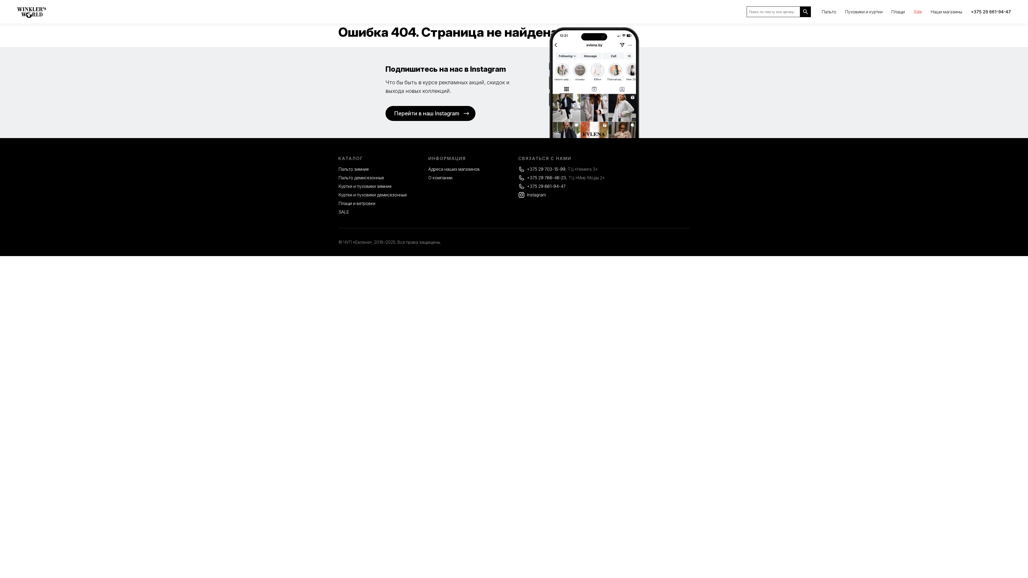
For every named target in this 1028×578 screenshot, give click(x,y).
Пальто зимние (353, 169)
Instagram (536, 194)
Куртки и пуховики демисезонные (372, 194)
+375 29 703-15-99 (546, 169)
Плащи (898, 11)
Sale (917, 11)
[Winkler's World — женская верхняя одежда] (31, 16)
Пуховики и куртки (864, 11)
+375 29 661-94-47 (546, 186)
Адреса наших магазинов (454, 169)
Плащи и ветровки (356, 203)
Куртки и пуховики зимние (365, 186)
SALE (343, 212)
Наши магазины (946, 11)
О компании (440, 177)
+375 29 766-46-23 (546, 177)
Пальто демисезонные (361, 177)
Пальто (829, 11)
